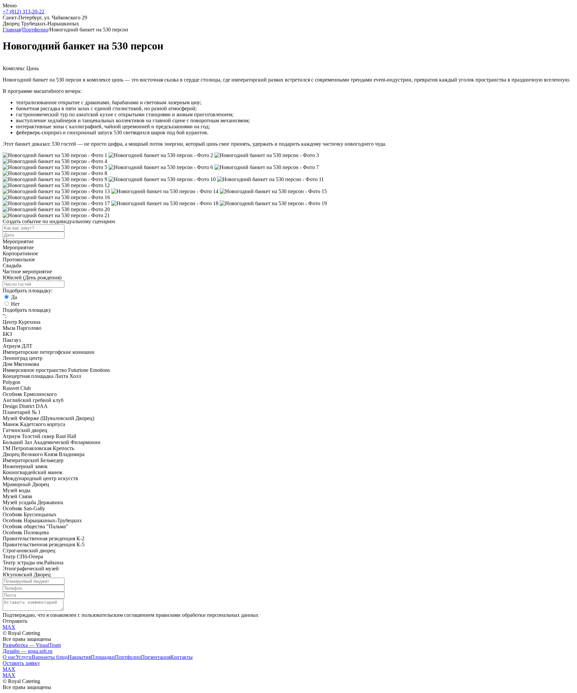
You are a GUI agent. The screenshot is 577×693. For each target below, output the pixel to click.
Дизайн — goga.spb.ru (27, 651)
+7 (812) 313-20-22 (23, 11)
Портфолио (35, 29)
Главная (12, 29)
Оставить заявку (21, 663)
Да (14, 297)
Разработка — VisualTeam (32, 645)
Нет (15, 304)
